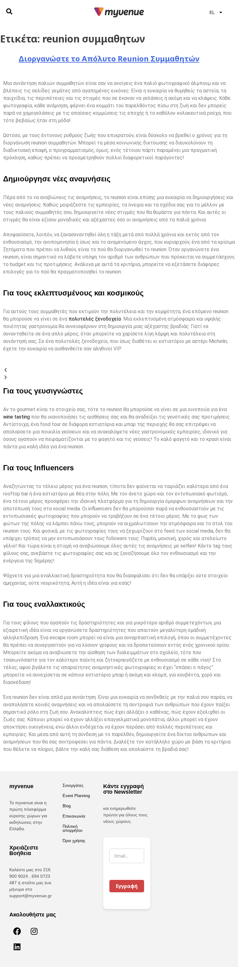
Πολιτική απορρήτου (72, 828)
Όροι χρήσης (74, 840)
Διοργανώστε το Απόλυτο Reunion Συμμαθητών (109, 58)
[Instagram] (34, 931)
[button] (119, 370)
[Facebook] (17, 931)
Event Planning (76, 795)
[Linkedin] (17, 947)
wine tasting (16, 417)
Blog (67, 806)
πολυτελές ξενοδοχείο (94, 319)
